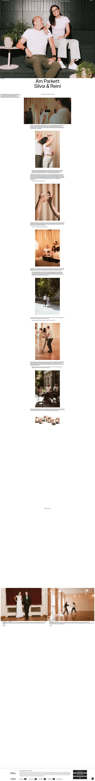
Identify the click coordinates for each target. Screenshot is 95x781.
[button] (36, 1)
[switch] (35, 779)
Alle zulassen (80, 771)
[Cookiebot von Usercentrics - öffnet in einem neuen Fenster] (13, 779)
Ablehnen (80, 777)
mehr (4, 625)
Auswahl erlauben (80, 774)
